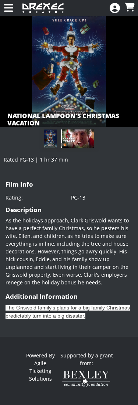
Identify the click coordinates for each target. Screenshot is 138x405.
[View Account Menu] (115, 8)
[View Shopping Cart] (129, 7)
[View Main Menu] (8, 8)
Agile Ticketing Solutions (40, 371)
